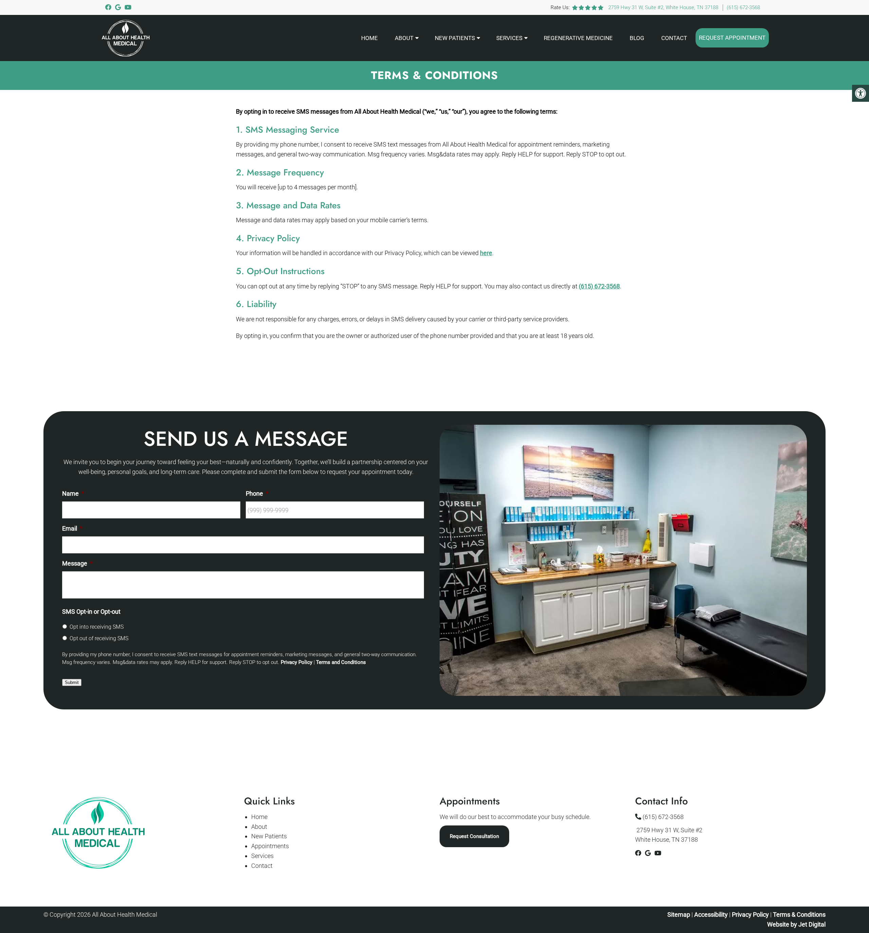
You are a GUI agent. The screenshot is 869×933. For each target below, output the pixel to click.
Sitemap (678, 914)
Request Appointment (732, 37)
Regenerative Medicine (578, 38)
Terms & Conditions (799, 914)
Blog (637, 38)
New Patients (455, 38)
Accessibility (711, 914)
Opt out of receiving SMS (99, 638)
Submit (72, 682)
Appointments (270, 846)
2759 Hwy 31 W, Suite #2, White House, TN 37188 (663, 7)
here (486, 252)
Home (369, 38)
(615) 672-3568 (743, 7)
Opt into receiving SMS (97, 627)
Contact (674, 38)
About (404, 38)
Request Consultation (474, 836)
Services (509, 38)
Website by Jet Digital (796, 924)
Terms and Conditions (341, 662)
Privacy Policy (296, 662)
